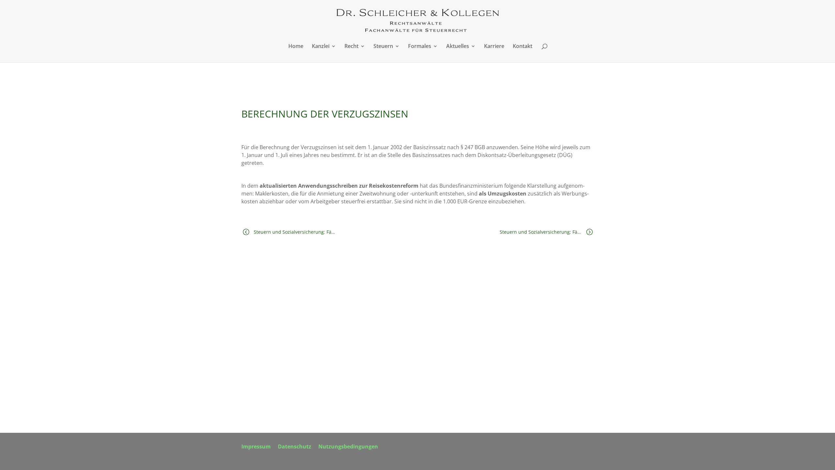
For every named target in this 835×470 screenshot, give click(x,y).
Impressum (256, 447)
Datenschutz (294, 447)
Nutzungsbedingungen (348, 447)
